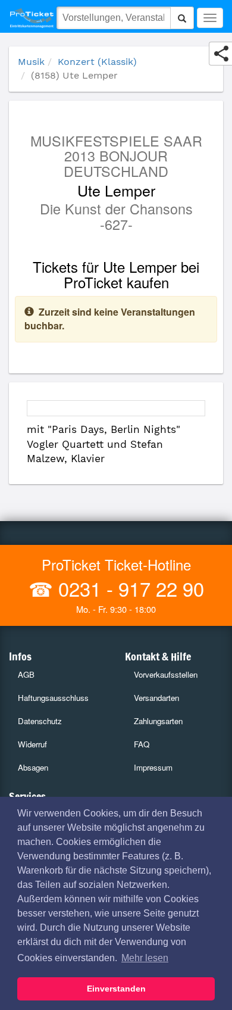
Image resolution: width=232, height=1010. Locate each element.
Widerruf (32, 744)
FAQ (141, 744)
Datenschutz (40, 721)
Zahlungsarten (158, 721)
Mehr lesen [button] (144, 958)
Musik (31, 61)
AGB (26, 674)
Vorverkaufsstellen (165, 674)
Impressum (153, 767)
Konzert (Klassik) (97, 61)
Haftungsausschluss (53, 697)
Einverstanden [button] (116, 988)
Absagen (33, 767)
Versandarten (156, 697)
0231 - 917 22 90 (128, 588)
